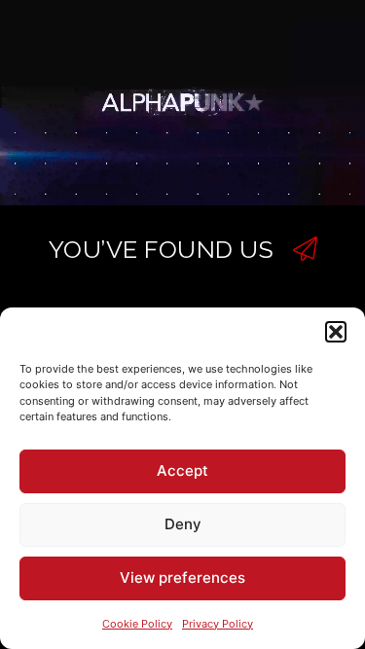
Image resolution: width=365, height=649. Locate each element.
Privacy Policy (217, 624)
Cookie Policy (137, 624)
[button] (336, 332)
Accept (182, 470)
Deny (182, 524)
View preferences (182, 577)
